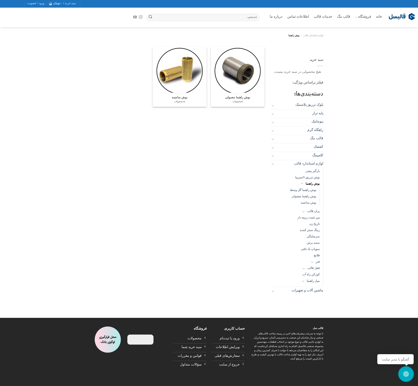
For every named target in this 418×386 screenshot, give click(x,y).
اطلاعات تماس (298, 17)
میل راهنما (313, 281)
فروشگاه (364, 17)
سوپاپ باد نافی (310, 249)
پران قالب (313, 211)
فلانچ (317, 255)
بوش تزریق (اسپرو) (307, 177)
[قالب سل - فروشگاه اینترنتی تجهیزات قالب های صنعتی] (402, 17)
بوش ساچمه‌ (308, 203)
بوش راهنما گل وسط (303, 190)
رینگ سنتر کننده (310, 230)
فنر (318, 262)
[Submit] (150, 17)
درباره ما (276, 17)
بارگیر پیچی (312, 171)
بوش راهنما (313, 184)
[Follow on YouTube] (135, 17)
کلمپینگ (317, 156)
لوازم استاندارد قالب (313, 36)
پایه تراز (317, 114)
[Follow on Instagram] (140, 17)
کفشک (318, 147)
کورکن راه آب (311, 274)
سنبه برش (313, 243)
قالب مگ (343, 17)
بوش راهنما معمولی (304, 196)
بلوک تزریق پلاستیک (309, 105)
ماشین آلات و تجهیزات (307, 291)
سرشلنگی (313, 237)
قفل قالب (313, 268)
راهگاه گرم (315, 130)
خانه (379, 17)
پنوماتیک (317, 122)
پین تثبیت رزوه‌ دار (308, 218)
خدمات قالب (323, 17)
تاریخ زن (314, 224)
